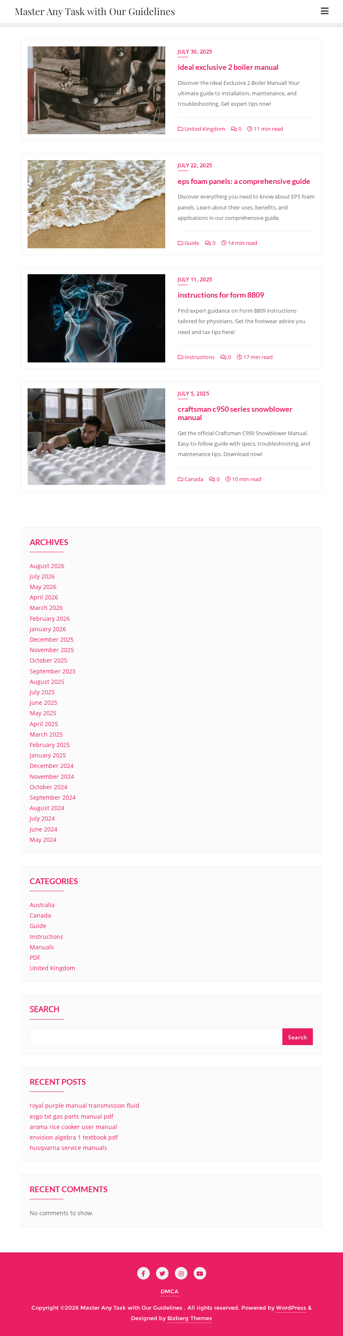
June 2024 (43, 829)
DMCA (170, 1291)
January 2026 (48, 629)
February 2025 (50, 745)
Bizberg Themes (189, 1318)
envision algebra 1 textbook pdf (74, 1137)
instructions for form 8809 (221, 294)
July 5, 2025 (193, 393)
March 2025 (46, 734)
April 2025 (44, 724)
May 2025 (43, 713)
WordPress (291, 1307)
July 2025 (42, 692)
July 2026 (42, 576)
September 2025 (53, 671)
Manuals (42, 947)
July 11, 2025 (195, 279)
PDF (35, 957)
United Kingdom (204, 129)
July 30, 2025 (195, 51)
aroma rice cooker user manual (73, 1127)
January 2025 (48, 755)
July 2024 (42, 818)
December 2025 (52, 639)
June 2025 (43, 702)
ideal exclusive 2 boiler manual (228, 66)
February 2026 (50, 618)
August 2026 (47, 566)
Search (44, 1010)
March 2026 (46, 608)
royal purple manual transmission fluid (84, 1105)
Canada (193, 479)
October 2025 (48, 660)
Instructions (199, 357)
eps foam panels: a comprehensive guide (244, 181)
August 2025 (47, 682)
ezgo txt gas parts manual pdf (71, 1116)
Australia (42, 905)
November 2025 (52, 650)
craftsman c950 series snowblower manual (235, 413)
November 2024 (52, 776)
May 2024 (43, 840)
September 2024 (53, 797)
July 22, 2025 (195, 165)
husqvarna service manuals (68, 1148)
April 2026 (44, 597)
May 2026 (43, 587)
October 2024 (48, 787)
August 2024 (47, 808)
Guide (191, 243)
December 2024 (52, 766)
